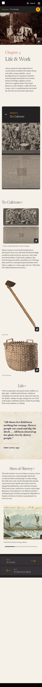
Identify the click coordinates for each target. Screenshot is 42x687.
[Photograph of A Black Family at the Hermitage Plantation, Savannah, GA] (21, 29)
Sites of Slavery (21, 468)
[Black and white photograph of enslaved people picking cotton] (21, 226)
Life (21, 386)
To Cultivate (11, 202)
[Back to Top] (38, 9)
